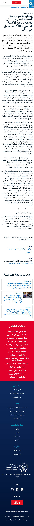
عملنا (17, 403)
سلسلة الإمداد (17, 418)
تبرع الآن (16, 3)
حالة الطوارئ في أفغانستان (17, 338)
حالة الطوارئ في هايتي (17, 377)
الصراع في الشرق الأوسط (17, 331)
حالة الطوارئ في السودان (17, 348)
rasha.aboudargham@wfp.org (21, 263)
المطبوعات (17, 436)
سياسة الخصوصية (18, 516)
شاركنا (17, 446)
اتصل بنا (7, 516)
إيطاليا (23, 249)
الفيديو (17, 439)
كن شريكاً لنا (17, 454)
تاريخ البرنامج (17, 397)
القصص (17, 432)
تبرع (28, 516)
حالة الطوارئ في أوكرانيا (17, 341)
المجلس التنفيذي (11, 519)
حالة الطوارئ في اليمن (17, 355)
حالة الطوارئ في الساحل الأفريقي (17, 345)
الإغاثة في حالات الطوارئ (17, 411)
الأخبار (17, 429)
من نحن (17, 385)
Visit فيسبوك (17, 489)
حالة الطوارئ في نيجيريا (17, 373)
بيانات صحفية (15, 7)
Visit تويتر (22, 489)
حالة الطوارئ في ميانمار (17, 370)
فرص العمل (17, 450)
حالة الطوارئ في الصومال (17, 351)
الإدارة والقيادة (17, 389)
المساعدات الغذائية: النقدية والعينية (17, 407)
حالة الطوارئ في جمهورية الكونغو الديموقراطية (17, 359)
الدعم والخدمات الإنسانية (17, 414)
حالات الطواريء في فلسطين (17, 334)
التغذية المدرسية (13, 249)
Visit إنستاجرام (12, 489)
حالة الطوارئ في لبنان (17, 367)
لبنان (29, 249)
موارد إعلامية (17, 425)
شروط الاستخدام (23, 519)
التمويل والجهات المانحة (17, 393)
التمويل (28, 252)
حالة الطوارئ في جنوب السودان (17, 363)
